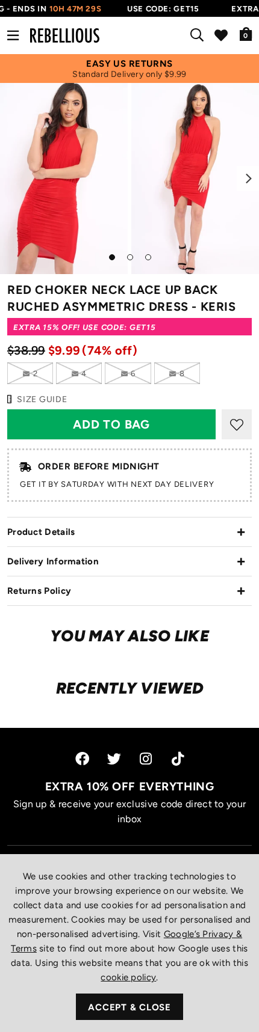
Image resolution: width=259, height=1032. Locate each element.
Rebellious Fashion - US (64, 35)
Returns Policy (39, 590)
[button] (246, 33)
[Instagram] (147, 759)
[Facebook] (82, 759)
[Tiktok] (178, 759)
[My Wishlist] (221, 35)
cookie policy (128, 977)
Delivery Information (53, 561)
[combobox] (199, 35)
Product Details (41, 532)
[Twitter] (114, 759)
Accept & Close (129, 1007)
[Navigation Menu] (13, 35)
